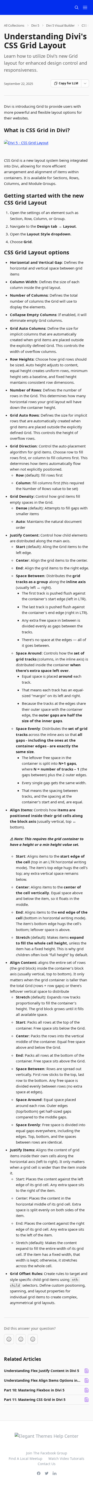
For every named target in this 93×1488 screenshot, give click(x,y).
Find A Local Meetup (25, 1458)
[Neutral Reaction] (21, 1339)
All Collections (14, 25)
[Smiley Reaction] (33, 1339)
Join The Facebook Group (46, 1453)
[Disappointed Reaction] (9, 1339)
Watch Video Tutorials (66, 1458)
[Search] (77, 7)
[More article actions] (85, 83)
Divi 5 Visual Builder (60, 25)
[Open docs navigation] (85, 7)
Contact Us (47, 1463)
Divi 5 (35, 25)
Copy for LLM (68, 83)
